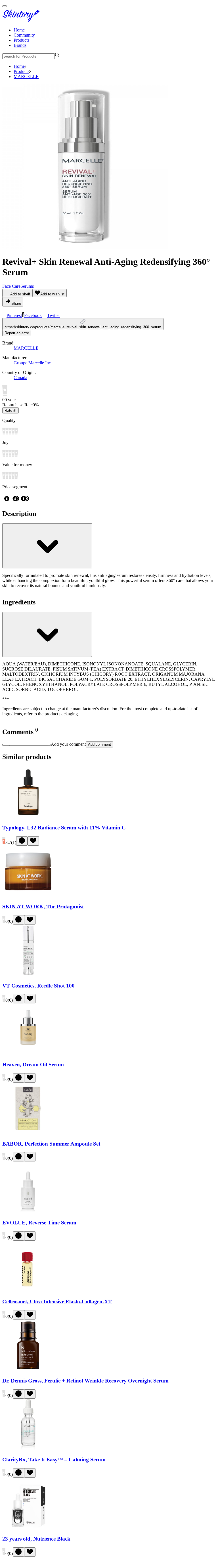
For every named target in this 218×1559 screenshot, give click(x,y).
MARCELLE (26, 76)
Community (24, 35)
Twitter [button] (53, 315)
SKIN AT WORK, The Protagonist (43, 906)
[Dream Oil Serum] (28, 1053)
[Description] (47, 545)
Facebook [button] (33, 315)
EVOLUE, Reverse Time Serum (39, 1223)
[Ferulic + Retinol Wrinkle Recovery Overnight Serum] (28, 1369)
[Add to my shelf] (22, 841)
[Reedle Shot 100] (28, 974)
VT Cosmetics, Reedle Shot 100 (38, 986)
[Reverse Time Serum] (28, 1211)
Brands (20, 45)
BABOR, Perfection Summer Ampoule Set (51, 1144)
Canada (20, 377)
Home (19, 30)
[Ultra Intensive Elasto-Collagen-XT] (28, 1290)
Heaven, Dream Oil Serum (33, 1065)
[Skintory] (22, 20)
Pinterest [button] (14, 315)
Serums (27, 286)
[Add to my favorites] (33, 841)
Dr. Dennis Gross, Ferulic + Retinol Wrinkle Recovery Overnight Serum (85, 1381)
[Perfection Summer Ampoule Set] (28, 1132)
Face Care (11, 286)
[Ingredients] (47, 634)
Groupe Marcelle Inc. (33, 362)
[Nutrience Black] (28, 1527)
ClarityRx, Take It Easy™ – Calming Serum (54, 1460)
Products (21, 40)
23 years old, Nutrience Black (36, 1539)
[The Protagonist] (28, 895)
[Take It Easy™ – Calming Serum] (28, 1448)
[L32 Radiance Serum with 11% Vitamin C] (28, 816)
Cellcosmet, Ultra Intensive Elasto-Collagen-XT (57, 1301)
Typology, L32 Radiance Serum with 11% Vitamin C (64, 828)
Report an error (17, 333)
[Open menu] (4, 6)
